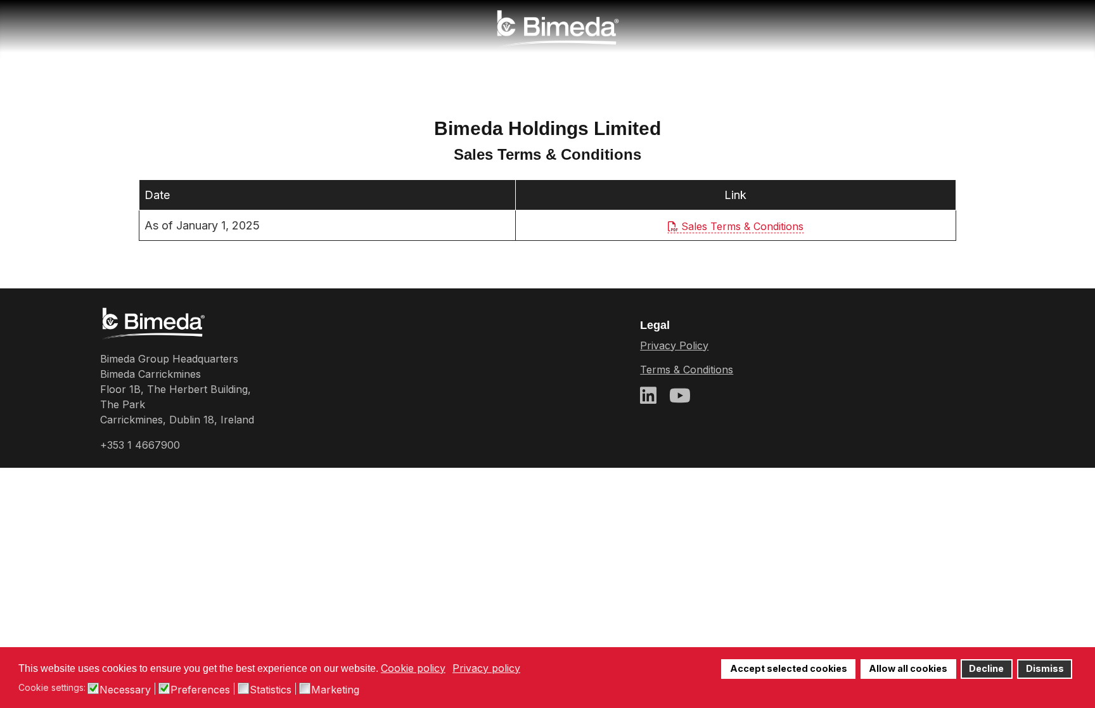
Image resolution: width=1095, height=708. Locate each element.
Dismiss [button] (1045, 668)
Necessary (125, 690)
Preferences (200, 690)
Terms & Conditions (686, 369)
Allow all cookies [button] (908, 668)
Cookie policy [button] (413, 668)
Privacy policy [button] (486, 668)
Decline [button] (986, 668)
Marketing (335, 690)
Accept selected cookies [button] (788, 668)
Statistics (270, 690)
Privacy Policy (674, 345)
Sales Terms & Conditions (741, 226)
